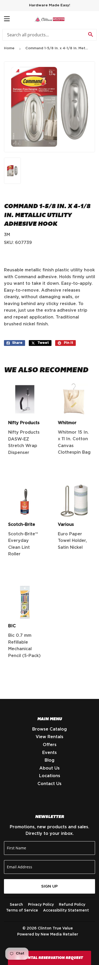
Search (16, 905)
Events (49, 753)
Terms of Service (22, 910)
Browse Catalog (49, 729)
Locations (49, 776)
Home (9, 48)
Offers (49, 745)
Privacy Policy (41, 905)
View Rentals (49, 737)
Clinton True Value (55, 928)
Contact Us (49, 784)
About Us (49, 768)
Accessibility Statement (66, 910)
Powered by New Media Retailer (47, 934)
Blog (49, 760)
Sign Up (49, 886)
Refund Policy (72, 905)
